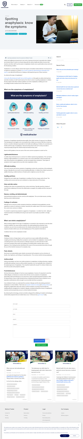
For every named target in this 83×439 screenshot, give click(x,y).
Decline (74, 435)
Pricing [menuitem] (6, 415)
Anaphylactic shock (20, 397)
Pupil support (10, 394)
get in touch (41, 294)
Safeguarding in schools (12, 390)
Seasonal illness (44, 391)
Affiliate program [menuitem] (64, 415)
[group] (28, 58)
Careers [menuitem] (62, 413)
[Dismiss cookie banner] (78, 425)
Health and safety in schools (13, 388)
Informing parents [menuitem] (46, 420)
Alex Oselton (9, 372)
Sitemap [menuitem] (7, 417)
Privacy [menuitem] (43, 415)
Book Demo (78, 4)
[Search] (65, 4)
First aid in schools (11, 386)
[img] (48, 58)
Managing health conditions (11, 33)
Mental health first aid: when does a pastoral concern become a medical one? (66, 370)
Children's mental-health (62, 395)
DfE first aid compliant (12, 384)
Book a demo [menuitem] (26, 413)
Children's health (22, 33)
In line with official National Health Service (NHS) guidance (18, 78)
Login (69, 4)
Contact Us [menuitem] (7, 413)
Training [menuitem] (25, 417)
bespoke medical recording (32, 284)
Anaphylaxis (22, 394)
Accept (64, 435)
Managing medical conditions (13, 392)
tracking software (46, 284)
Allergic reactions (11, 397)
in (57, 127)
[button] (6, 58)
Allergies (16, 394)
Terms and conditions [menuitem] (46, 413)
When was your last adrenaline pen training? (67, 69)
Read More (25, 399)
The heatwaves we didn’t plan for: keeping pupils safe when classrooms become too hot (66, 78)
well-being (68, 393)
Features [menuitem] (25, 415)
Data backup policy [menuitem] (46, 417)
